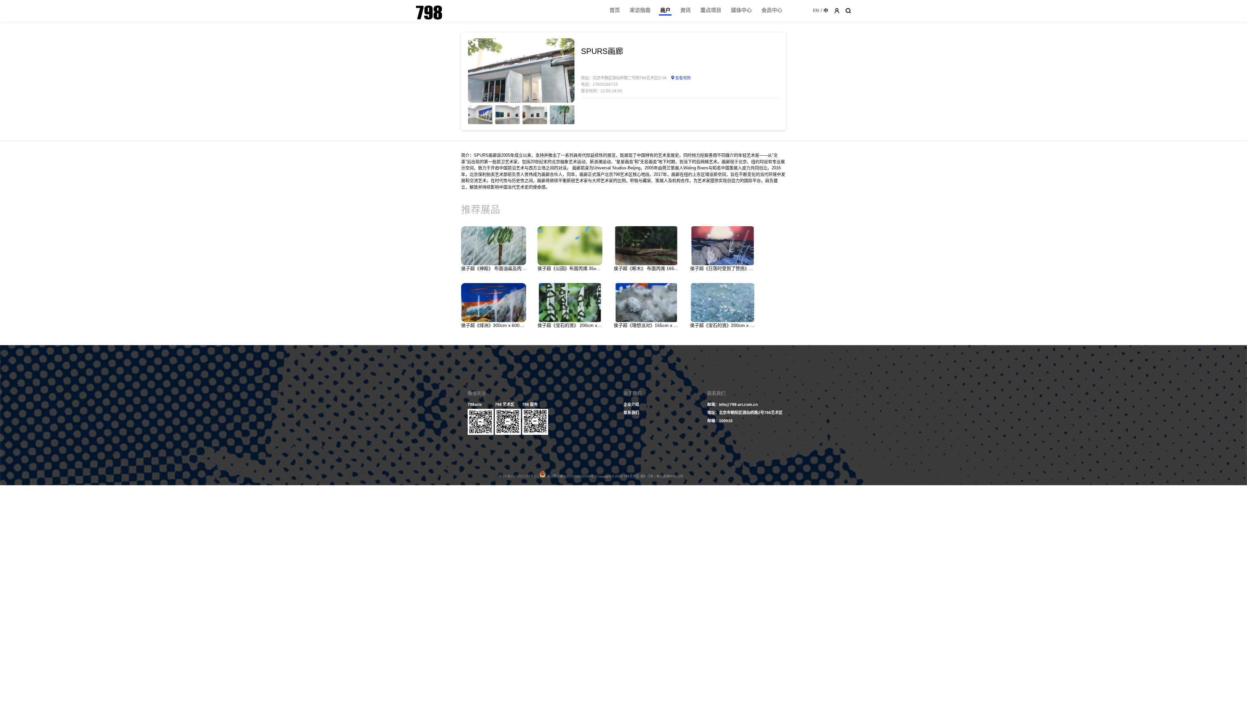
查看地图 (683, 78)
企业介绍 (631, 404)
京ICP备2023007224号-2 (517, 476)
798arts (475, 404)
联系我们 (631, 412)
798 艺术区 (504, 404)
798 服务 (530, 404)
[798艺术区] (407, 11)
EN (816, 10)
